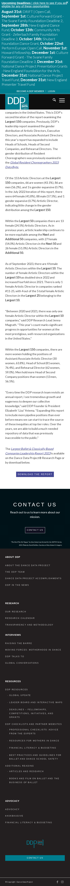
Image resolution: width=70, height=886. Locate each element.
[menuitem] (30, 91)
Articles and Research (26, 771)
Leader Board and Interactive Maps (36, 702)
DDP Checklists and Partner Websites (33, 724)
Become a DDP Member (30, 91)
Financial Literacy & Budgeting (32, 748)
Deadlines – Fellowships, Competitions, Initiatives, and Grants (31, 713)
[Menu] (60, 100)
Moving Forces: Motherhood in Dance (33, 650)
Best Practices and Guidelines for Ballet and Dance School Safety (35, 757)
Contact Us (35, 530)
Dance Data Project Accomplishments (33, 578)
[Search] (52, 100)
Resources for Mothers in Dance (34, 741)
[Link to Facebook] (57, 881)
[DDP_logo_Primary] (29, 102)
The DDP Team (15, 572)
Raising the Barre (18, 643)
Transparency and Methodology (29, 625)
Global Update (20, 695)
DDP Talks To (14, 656)
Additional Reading (19, 766)
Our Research (15, 612)
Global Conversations (22, 663)
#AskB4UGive (14, 816)
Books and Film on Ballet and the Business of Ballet (34, 780)
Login (51, 91)
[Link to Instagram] (62, 881)
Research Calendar (20, 618)
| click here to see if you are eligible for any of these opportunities (34, 4)
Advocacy (12, 809)
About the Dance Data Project (27, 565)
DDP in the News (17, 585)
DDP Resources (16, 689)
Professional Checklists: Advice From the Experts (34, 732)
